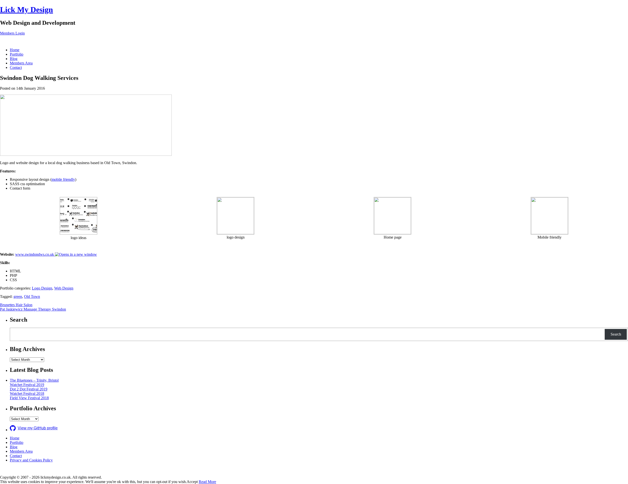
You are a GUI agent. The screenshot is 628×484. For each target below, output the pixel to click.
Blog (13, 59)
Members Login (12, 33)
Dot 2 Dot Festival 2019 (28, 389)
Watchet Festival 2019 (27, 385)
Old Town (32, 296)
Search (616, 334)
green (17, 296)
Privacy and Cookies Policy (31, 460)
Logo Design (42, 288)
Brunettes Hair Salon (16, 305)
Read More (207, 482)
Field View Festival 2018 (29, 398)
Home (14, 50)
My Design (26, 9)
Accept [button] (192, 482)
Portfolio (16, 54)
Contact (16, 67)
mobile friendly (63, 179)
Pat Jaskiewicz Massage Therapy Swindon (33, 309)
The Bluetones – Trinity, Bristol (34, 380)
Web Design (63, 288)
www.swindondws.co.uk (35, 254)
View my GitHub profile (38, 428)
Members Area (21, 63)
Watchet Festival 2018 (27, 393)
